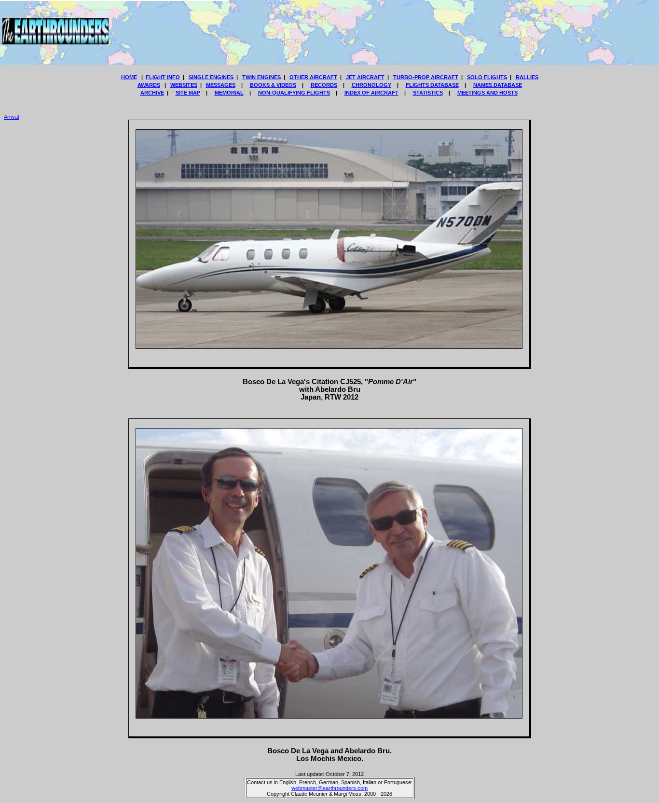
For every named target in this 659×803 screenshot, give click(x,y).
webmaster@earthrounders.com (329, 788)
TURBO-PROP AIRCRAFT (425, 77)
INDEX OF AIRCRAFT (371, 93)
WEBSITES (183, 85)
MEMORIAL (229, 93)
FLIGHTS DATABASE (432, 85)
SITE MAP (188, 93)
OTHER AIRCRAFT (313, 77)
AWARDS (148, 85)
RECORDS (324, 85)
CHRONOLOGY (371, 85)
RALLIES (527, 77)
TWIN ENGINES (261, 77)
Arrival (11, 117)
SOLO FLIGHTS (487, 77)
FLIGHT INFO (163, 77)
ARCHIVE (152, 93)
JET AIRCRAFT (365, 77)
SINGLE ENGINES (211, 77)
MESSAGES (220, 85)
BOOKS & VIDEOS (273, 85)
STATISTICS (428, 93)
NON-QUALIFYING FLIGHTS (294, 93)
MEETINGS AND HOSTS (487, 93)
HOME (129, 77)
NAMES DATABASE (497, 85)
